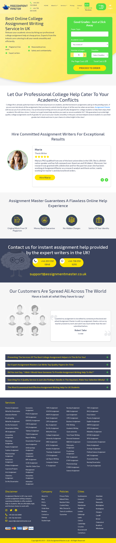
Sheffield (80, 508)
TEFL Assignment (92, 408)
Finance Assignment (11, 408)
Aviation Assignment (53, 449)
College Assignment (52, 435)
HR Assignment (10, 432)
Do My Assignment (52, 428)
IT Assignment (51, 466)
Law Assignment (71, 415)
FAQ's (44, 502)
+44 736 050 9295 (34, 9)
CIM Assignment (31, 424)
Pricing (72, 5)
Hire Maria (44, 177)
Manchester (82, 505)
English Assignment (93, 421)
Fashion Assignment (11, 450)
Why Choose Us (65, 508)
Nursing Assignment (73, 408)
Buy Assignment (51, 425)
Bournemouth (82, 530)
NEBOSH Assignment (73, 442)
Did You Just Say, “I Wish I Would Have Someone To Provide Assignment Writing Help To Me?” (51, 372)
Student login (46, 520)
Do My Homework (11, 425)
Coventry (99, 499)
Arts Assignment (10, 472)
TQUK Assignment (32, 434)
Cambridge (81, 524)
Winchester (99, 528)
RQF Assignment (71, 457)
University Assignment (53, 438)
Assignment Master (102, 107)
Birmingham (100, 505)
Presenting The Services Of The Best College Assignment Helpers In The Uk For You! (47, 357)
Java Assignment (31, 444)
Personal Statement (73, 438)
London (80, 511)
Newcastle (99, 502)
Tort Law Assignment (94, 466)
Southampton (82, 496)
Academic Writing (72, 428)
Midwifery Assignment (94, 432)
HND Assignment (51, 442)
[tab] (58, 357)
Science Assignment (72, 471)
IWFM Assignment (93, 425)
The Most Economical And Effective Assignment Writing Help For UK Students (44, 387)
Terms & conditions (66, 511)
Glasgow (99, 512)
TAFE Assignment (52, 408)
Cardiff (98, 515)
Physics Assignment (93, 418)
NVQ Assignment (92, 411)
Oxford (80, 520)
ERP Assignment (31, 459)
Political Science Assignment (96, 452)
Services (63, 5)
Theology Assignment (53, 452)
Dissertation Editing (11, 428)
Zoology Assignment (93, 449)
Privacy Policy (64, 496)
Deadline (94, 50)
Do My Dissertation (11, 481)
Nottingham (100, 509)
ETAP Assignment (72, 460)
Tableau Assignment (32, 431)
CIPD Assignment (72, 418)
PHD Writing (70, 425)
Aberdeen (99, 496)
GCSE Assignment (31, 463)
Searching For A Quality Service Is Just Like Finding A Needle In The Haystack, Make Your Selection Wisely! (56, 379)
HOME (46, 5)
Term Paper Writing (73, 435)
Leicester (81, 502)
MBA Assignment (72, 411)
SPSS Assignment (92, 438)
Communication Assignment (96, 442)
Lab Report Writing (52, 459)
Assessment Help (92, 459)
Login (110, 8)
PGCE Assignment (32, 414)
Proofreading (9, 418)
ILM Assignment (31, 417)
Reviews (44, 511)
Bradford (99, 525)
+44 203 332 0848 (34, 4)
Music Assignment (93, 445)
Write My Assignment (12, 421)
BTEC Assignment (52, 445)
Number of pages (78, 50)
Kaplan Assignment (11, 447)
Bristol (98, 519)
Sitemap (44, 517)
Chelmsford (100, 522)
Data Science (91, 415)
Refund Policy (64, 499)
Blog (43, 499)
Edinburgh (81, 514)
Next (112, 326)
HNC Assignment (92, 455)
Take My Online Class (33, 466)
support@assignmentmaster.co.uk (58, 274)
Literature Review (11, 415)
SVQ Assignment (31, 427)
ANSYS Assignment (52, 415)
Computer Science (52, 462)
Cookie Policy (64, 505)
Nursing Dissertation (93, 462)
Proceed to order (89, 68)
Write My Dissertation (12, 411)
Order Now (101, 6)
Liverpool (81, 499)
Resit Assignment (51, 418)
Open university (71, 432)
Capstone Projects (11, 469)
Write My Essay (51, 432)
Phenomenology (71, 464)
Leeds (80, 517)
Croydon (81, 527)
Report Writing (31, 437)
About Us (54, 5)
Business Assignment (73, 421)
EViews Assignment (11, 465)
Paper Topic (75, 29)
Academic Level (77, 40)
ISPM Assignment (92, 428)
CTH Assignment (51, 455)
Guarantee (63, 514)
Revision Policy (65, 502)
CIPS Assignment (51, 421)
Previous (3, 159)
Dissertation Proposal (33, 441)
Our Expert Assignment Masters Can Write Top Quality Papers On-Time (41, 364)
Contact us (79, 7)
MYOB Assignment (93, 435)
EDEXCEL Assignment (33, 420)
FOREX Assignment (72, 467)
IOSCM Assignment (52, 411)
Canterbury (81, 533)
